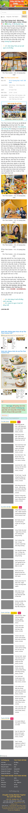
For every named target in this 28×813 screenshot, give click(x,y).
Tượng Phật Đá (21, 807)
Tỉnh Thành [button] (15, 16)
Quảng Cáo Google (5, 771)
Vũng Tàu (3, 784)
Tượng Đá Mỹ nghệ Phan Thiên (17, 805)
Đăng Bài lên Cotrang (6, 764)
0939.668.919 (12, 801)
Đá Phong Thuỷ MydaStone (9, 807)
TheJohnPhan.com (19, 802)
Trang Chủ (8, 16)
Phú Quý (16, 773)
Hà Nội (15, 784)
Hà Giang (16, 780)
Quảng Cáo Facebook (6, 769)
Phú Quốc (3, 786)
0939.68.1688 (21, 801)
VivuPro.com (14, 804)
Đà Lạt (2, 780)
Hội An (15, 764)
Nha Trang (16, 771)
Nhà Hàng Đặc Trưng (18, 24)
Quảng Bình (17, 769)
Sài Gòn (16, 786)
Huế (4, 24)
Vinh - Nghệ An (17, 782)
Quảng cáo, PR (17, 799)
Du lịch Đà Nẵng (19, 808)
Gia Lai (2, 778)
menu (3, 17)
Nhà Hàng (9, 24)
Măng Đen (3, 782)
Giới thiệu (3, 762)
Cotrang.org (20, 408)
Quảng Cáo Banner (5, 773)
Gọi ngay (9, 406)
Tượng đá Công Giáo (8, 808)
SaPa (15, 778)
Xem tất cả (13, 422)
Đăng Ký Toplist (4, 766)
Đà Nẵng (16, 762)
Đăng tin (24, 16)
